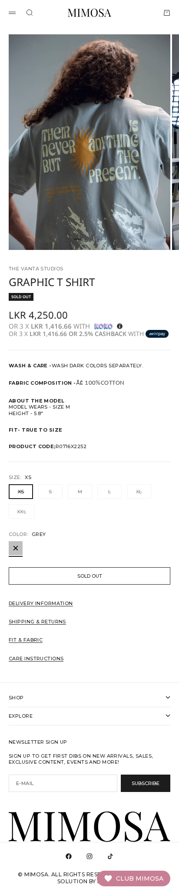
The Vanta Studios (36, 269)
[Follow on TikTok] (110, 856)
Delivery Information (41, 603)
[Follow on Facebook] (68, 856)
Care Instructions (36, 658)
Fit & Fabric (26, 640)
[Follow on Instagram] (89, 856)
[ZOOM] (167, 237)
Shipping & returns (37, 622)
